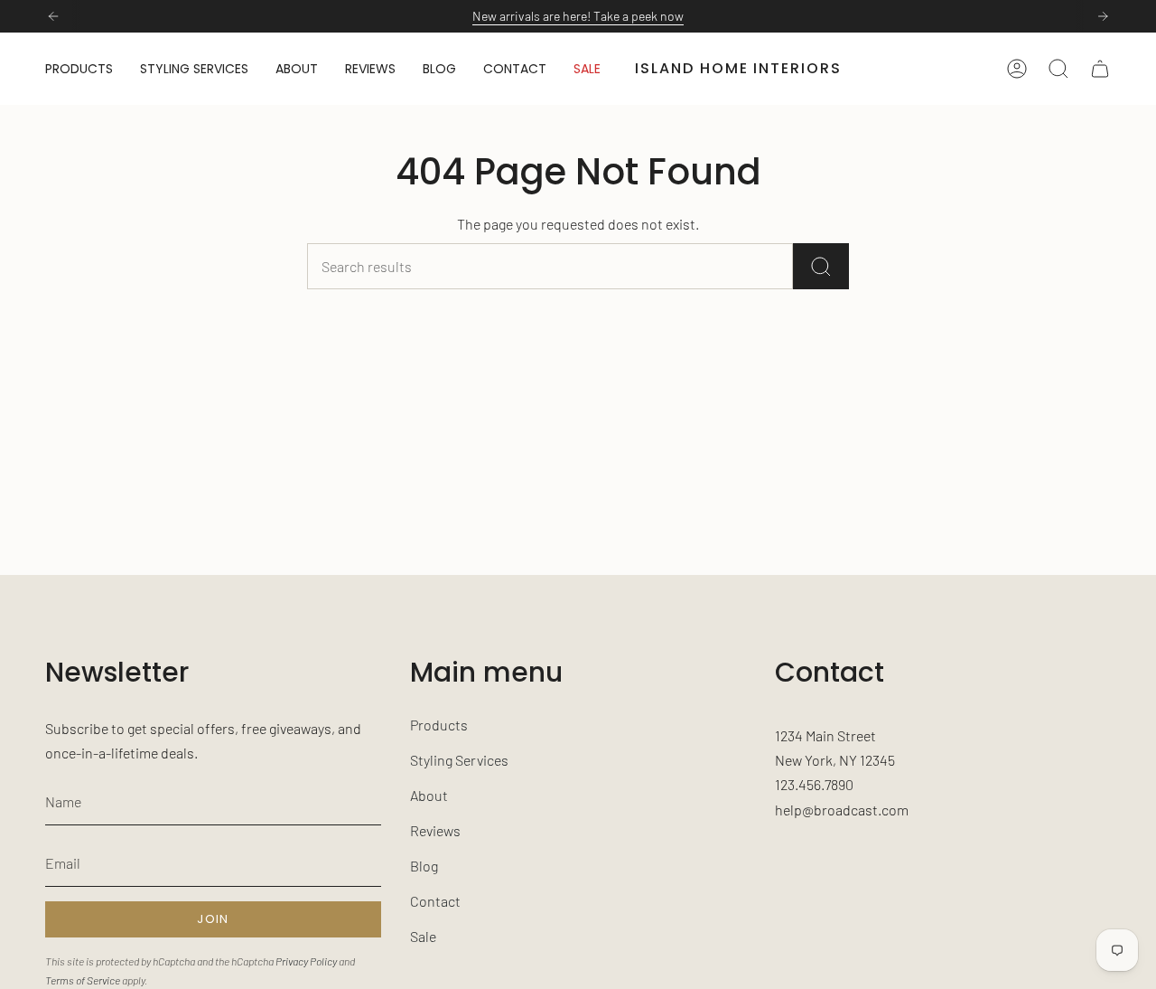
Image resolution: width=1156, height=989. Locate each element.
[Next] (1103, 16)
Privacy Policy (306, 961)
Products (439, 724)
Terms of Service (82, 980)
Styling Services (459, 759)
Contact (435, 900)
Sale (423, 936)
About (429, 795)
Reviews (435, 830)
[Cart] (1100, 68)
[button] (79, 68)
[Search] (821, 266)
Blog (424, 865)
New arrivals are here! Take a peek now (578, 16)
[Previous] (53, 16)
